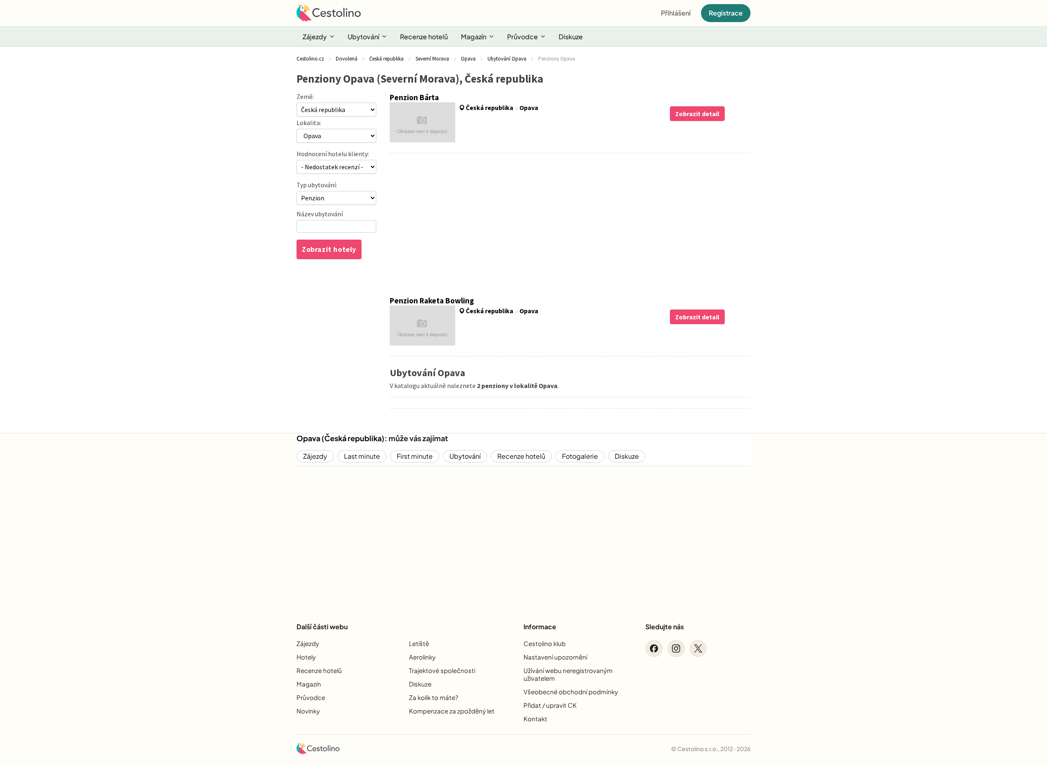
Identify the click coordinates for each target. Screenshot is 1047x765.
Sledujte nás (664, 626)
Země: (305, 96)
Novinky (308, 711)
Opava (308, 438)
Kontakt (535, 718)
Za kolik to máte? (433, 697)
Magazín (473, 36)
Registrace (726, 13)
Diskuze (571, 36)
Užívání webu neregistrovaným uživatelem (568, 674)
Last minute (362, 456)
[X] (698, 648)
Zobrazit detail (697, 114)
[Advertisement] (570, 224)
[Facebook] (654, 648)
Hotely (306, 657)
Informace (540, 626)
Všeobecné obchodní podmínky (571, 691)
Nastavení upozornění (555, 657)
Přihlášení (676, 13)
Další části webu (322, 626)
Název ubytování (320, 214)
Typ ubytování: (317, 185)
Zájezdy (315, 36)
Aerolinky (422, 657)
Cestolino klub (545, 643)
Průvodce (522, 36)
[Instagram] (676, 648)
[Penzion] (336, 198)
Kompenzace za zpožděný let (451, 711)
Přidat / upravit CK (550, 705)
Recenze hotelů (424, 36)
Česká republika (353, 438)
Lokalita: (309, 123)
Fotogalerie (580, 456)
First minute (415, 456)
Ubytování (363, 36)
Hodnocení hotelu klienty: (333, 154)
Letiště (419, 643)
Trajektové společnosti (442, 670)
